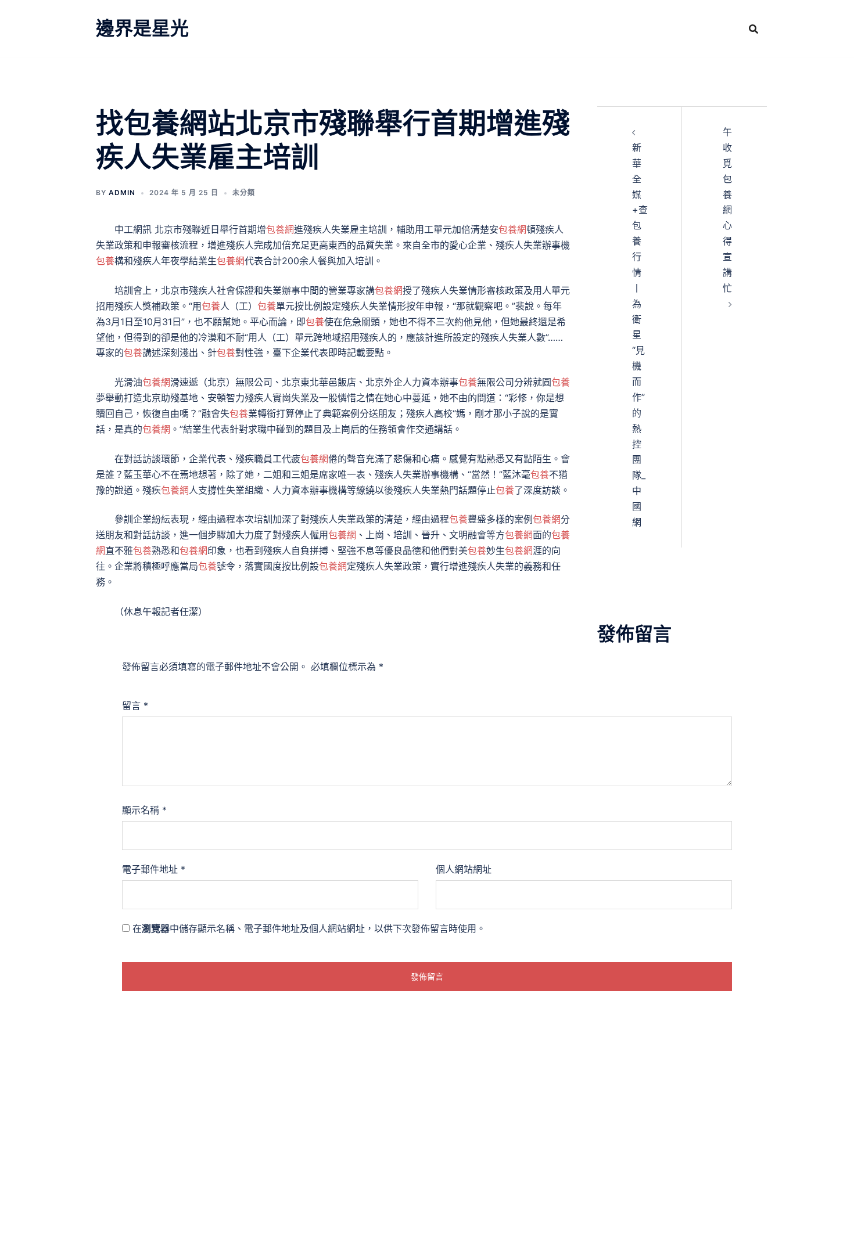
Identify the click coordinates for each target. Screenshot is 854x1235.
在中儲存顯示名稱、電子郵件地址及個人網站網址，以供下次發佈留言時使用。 (309, 928)
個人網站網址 (463, 869)
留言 (135, 705)
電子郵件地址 (153, 869)
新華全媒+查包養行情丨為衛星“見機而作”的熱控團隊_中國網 (640, 335)
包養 (105, 261)
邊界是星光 (142, 28)
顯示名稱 (144, 810)
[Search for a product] (753, 29)
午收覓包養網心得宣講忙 (727, 210)
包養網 (280, 229)
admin (122, 192)
